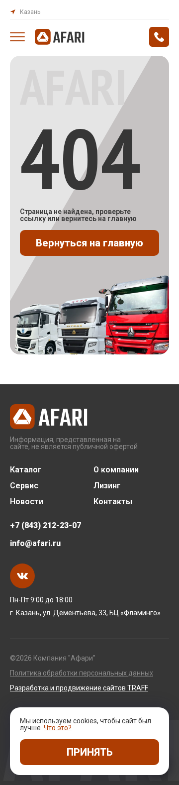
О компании (116, 470)
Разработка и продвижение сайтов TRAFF (79, 687)
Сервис (24, 486)
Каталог (25, 470)
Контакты (112, 502)
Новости (26, 502)
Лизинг (106, 486)
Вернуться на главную (89, 243)
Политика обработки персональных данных (81, 673)
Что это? (58, 728)
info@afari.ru (35, 544)
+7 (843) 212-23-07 (45, 526)
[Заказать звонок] (159, 37)
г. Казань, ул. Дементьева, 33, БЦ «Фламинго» (85, 612)
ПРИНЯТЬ (90, 752)
